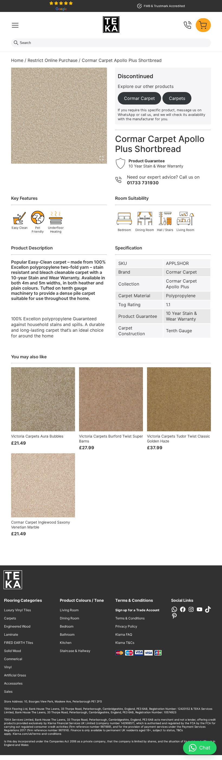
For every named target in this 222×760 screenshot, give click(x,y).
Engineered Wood (17, 626)
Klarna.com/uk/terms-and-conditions (37, 733)
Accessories (13, 683)
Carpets (10, 618)
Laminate (11, 634)
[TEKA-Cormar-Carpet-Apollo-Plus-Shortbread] (59, 116)
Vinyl (8, 667)
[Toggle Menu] (15, 25)
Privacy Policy (126, 626)
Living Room (69, 610)
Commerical (13, 659)
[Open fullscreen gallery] (101, 158)
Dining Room (69, 618)
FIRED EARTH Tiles (18, 643)
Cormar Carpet (181, 272)
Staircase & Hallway (75, 651)
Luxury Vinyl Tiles (17, 610)
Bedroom (66, 626)
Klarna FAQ (123, 634)
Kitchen (65, 643)
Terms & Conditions (130, 618)
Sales (8, 691)
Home (17, 60)
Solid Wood (12, 651)
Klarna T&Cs (124, 643)
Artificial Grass (15, 675)
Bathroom (67, 634)
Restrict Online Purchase (52, 60)
